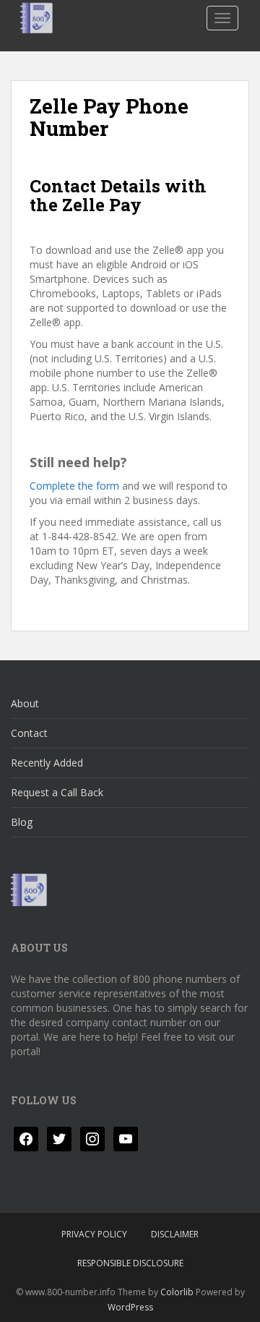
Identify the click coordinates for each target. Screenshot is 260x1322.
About (25, 703)
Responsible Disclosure (130, 1263)
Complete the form (74, 485)
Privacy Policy (94, 1234)
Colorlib (177, 1292)
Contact (29, 733)
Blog (21, 822)
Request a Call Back (57, 792)
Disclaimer (175, 1234)
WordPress (130, 1307)
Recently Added (47, 762)
